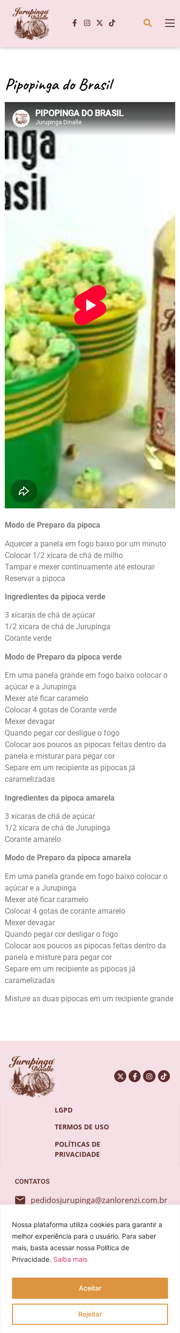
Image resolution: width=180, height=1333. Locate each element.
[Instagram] (87, 23)
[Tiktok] (112, 23)
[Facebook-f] (74, 23)
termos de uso (82, 1126)
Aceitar (90, 1288)
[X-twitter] (99, 23)
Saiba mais (70, 1259)
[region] (90, 1268)
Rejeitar (90, 1314)
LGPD (63, 1109)
